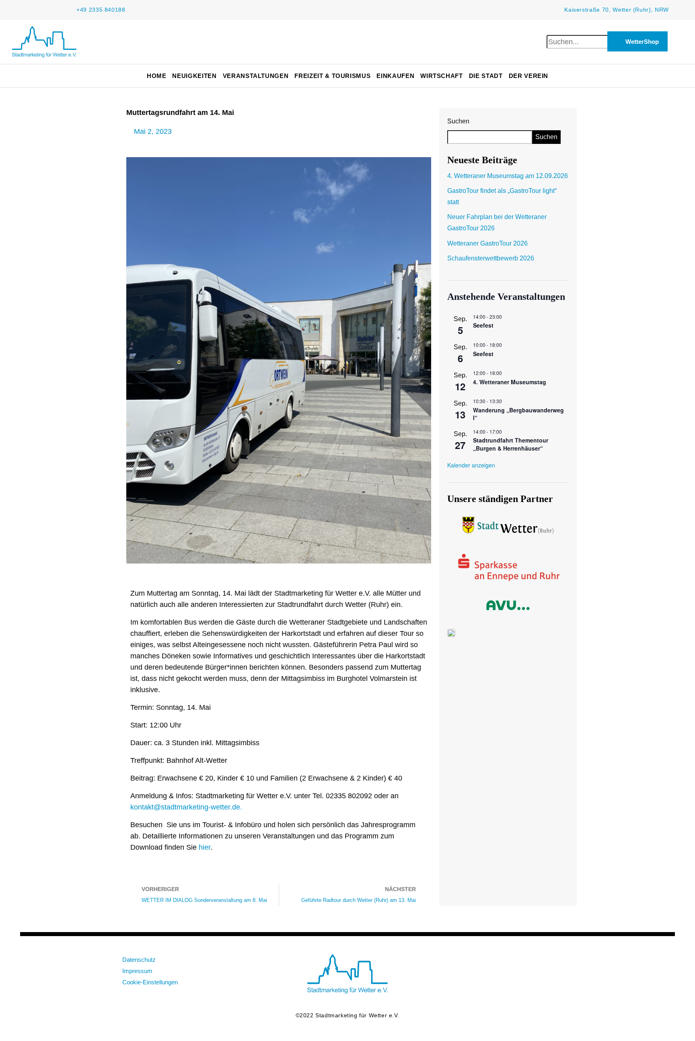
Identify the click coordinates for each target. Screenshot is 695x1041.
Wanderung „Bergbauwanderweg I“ (518, 414)
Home (157, 75)
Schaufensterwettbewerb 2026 (490, 258)
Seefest (483, 325)
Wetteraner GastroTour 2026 (487, 243)
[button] (560, 29)
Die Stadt (486, 75)
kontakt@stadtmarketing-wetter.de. (186, 807)
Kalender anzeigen (471, 465)
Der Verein (529, 75)
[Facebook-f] (510, 964)
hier (204, 847)
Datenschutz (139, 959)
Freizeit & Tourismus (332, 75)
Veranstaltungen (256, 75)
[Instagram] (536, 964)
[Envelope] (484, 964)
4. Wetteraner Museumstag (509, 382)
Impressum (137, 970)
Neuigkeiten (194, 75)
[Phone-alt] (563, 964)
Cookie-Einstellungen (150, 982)
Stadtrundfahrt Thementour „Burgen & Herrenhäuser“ (510, 444)
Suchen (458, 121)
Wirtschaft (441, 75)
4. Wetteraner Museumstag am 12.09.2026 (507, 175)
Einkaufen (395, 75)
